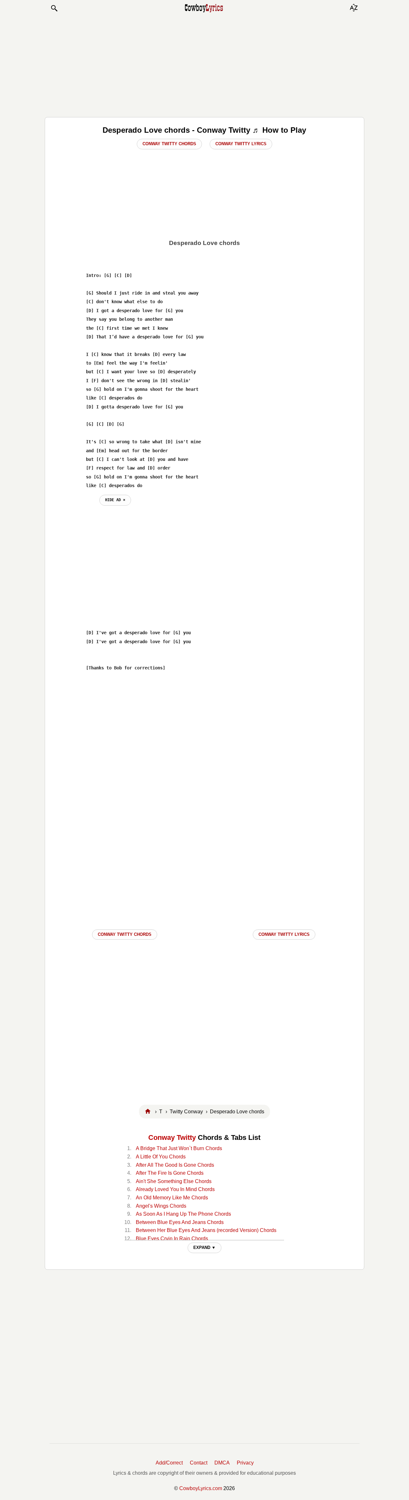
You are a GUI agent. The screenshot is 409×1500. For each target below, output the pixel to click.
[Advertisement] (204, 64)
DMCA (222, 1462)
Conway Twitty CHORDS (124, 934)
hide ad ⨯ (115, 500)
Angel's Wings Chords (161, 1206)
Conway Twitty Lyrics (240, 143)
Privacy (245, 1462)
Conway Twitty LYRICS (284, 934)
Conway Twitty (172, 1137)
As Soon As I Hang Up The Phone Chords (183, 1214)
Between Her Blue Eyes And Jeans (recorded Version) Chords (206, 1230)
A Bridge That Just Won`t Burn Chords (179, 1148)
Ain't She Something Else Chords (174, 1181)
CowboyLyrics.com (200, 1488)
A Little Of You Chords (161, 1156)
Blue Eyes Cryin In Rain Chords (172, 1238)
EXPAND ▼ (204, 1247)
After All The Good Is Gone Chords (175, 1165)
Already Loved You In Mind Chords (175, 1189)
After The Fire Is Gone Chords (170, 1173)
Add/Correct (169, 1462)
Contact (198, 1462)
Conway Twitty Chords (169, 143)
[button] (54, 8)
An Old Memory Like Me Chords (172, 1197)
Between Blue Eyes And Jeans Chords (180, 1222)
